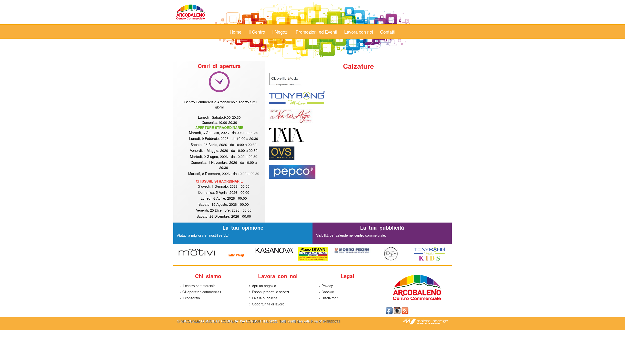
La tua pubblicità (264, 297)
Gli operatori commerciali (201, 291)
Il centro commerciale (199, 285)
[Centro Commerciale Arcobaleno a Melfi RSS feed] (405, 313)
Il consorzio (191, 297)
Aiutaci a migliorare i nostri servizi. (203, 235)
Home (235, 32)
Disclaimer (330, 297)
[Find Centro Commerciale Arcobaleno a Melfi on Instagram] (397, 313)
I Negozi (280, 32)
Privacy (327, 285)
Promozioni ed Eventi (316, 32)
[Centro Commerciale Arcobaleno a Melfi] (191, 19)
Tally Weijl (235, 255)
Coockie (328, 291)
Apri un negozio (264, 285)
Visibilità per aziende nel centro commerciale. (351, 235)
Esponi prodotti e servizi (270, 291)
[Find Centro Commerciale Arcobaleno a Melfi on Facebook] (390, 313)
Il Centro (257, 32)
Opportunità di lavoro (268, 304)
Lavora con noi (358, 32)
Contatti (387, 32)
